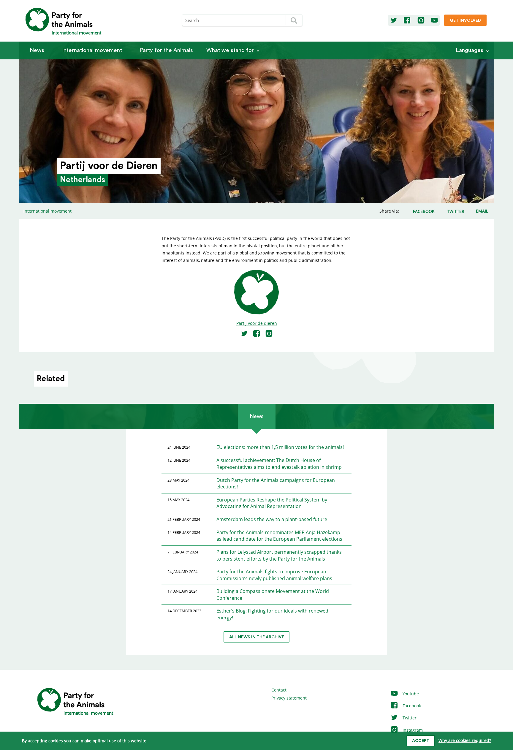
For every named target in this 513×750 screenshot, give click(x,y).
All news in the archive (256, 637)
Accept (420, 741)
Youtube (410, 694)
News (37, 50)
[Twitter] (393, 20)
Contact (278, 690)
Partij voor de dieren (256, 323)
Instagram (412, 730)
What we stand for (230, 50)
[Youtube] (434, 20)
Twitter (409, 718)
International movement (92, 50)
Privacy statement (289, 698)
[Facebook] (407, 20)
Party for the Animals (166, 50)
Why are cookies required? (464, 740)
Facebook (411, 705)
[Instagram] (421, 20)
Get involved (465, 20)
